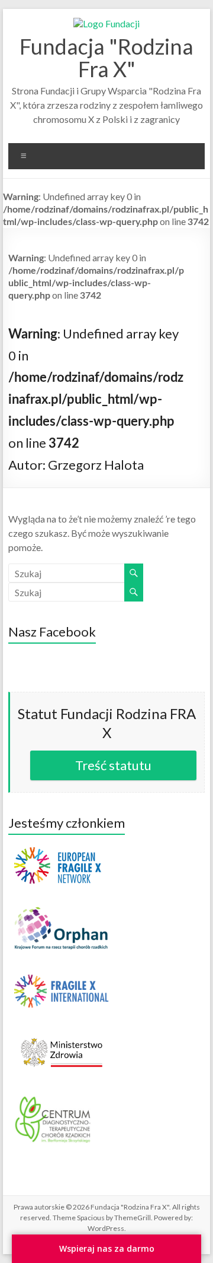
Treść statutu (113, 765)
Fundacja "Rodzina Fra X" (106, 57)
